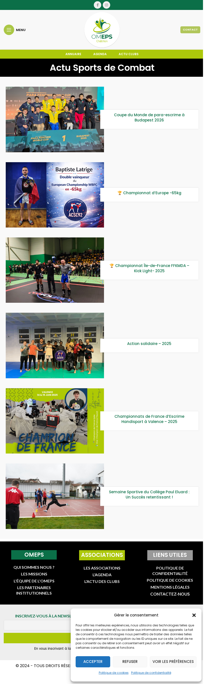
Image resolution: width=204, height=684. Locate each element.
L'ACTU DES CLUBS (102, 581)
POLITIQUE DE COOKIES (170, 580)
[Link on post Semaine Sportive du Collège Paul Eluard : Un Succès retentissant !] (55, 496)
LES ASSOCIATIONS (102, 568)
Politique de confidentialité (151, 673)
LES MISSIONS (34, 573)
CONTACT (190, 30)
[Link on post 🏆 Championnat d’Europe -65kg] (55, 195)
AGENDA (100, 54)
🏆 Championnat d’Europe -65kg (149, 192)
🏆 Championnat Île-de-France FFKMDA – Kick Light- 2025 (149, 268)
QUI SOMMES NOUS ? (33, 567)
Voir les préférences (173, 661)
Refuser (130, 661)
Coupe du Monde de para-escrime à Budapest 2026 (149, 117)
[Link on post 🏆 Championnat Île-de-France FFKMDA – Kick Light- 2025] (55, 270)
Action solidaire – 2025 (149, 343)
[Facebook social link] (97, 5)
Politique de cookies (114, 673)
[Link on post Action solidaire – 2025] (55, 345)
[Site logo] (102, 29)
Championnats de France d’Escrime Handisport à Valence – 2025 (149, 419)
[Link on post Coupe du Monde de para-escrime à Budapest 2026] (55, 119)
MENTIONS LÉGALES (170, 587)
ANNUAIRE (73, 54)
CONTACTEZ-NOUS (170, 594)
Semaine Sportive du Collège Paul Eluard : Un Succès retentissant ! (149, 494)
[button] (194, 615)
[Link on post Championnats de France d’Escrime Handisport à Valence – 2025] (55, 421)
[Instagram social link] (106, 5)
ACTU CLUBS (129, 54)
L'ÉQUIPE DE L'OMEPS (34, 580)
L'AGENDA (102, 574)
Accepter (92, 661)
